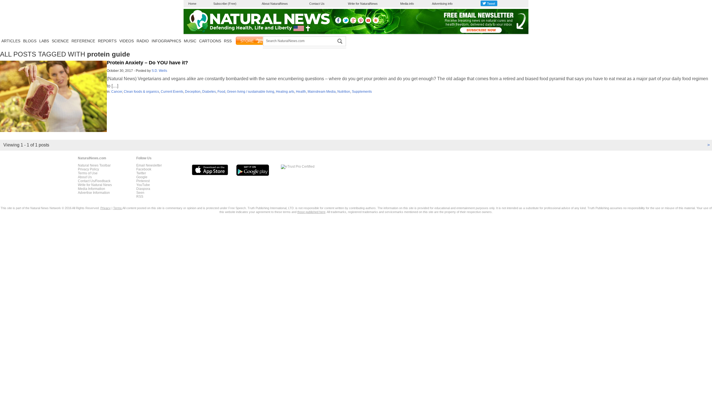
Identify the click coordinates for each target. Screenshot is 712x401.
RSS (228, 41)
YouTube (143, 185)
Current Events (172, 92)
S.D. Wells (159, 71)
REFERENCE (83, 41)
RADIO (143, 41)
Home (192, 3)
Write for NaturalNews (363, 3)
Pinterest (143, 181)
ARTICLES (10, 41)
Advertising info (442, 3)
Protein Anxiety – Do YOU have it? (147, 62)
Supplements (362, 92)
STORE (247, 41)
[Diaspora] (376, 22)
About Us (85, 177)
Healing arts (285, 92)
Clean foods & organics (141, 92)
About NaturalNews (275, 3)
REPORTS (107, 41)
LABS (44, 41)
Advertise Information (94, 193)
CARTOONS (210, 41)
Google (141, 177)
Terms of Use (88, 173)
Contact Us (317, 3)
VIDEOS (126, 41)
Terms (117, 208)
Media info (407, 3)
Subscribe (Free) (224, 3)
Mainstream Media (322, 92)
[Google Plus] (353, 22)
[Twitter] (346, 22)
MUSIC (190, 41)
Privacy (105, 208)
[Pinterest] (361, 22)
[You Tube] (368, 22)
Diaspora (143, 189)
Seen (140, 193)
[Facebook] (338, 22)
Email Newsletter (149, 165)
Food (221, 92)
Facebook (143, 169)
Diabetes (209, 92)
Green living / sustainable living (250, 92)
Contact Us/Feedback (94, 181)
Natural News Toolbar (94, 165)
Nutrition (343, 92)
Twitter (141, 173)
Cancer (116, 92)
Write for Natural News (95, 185)
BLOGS (29, 41)
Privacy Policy (88, 169)
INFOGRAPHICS (166, 41)
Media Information (91, 189)
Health (301, 92)
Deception (193, 92)
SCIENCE (60, 41)
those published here (311, 212)
